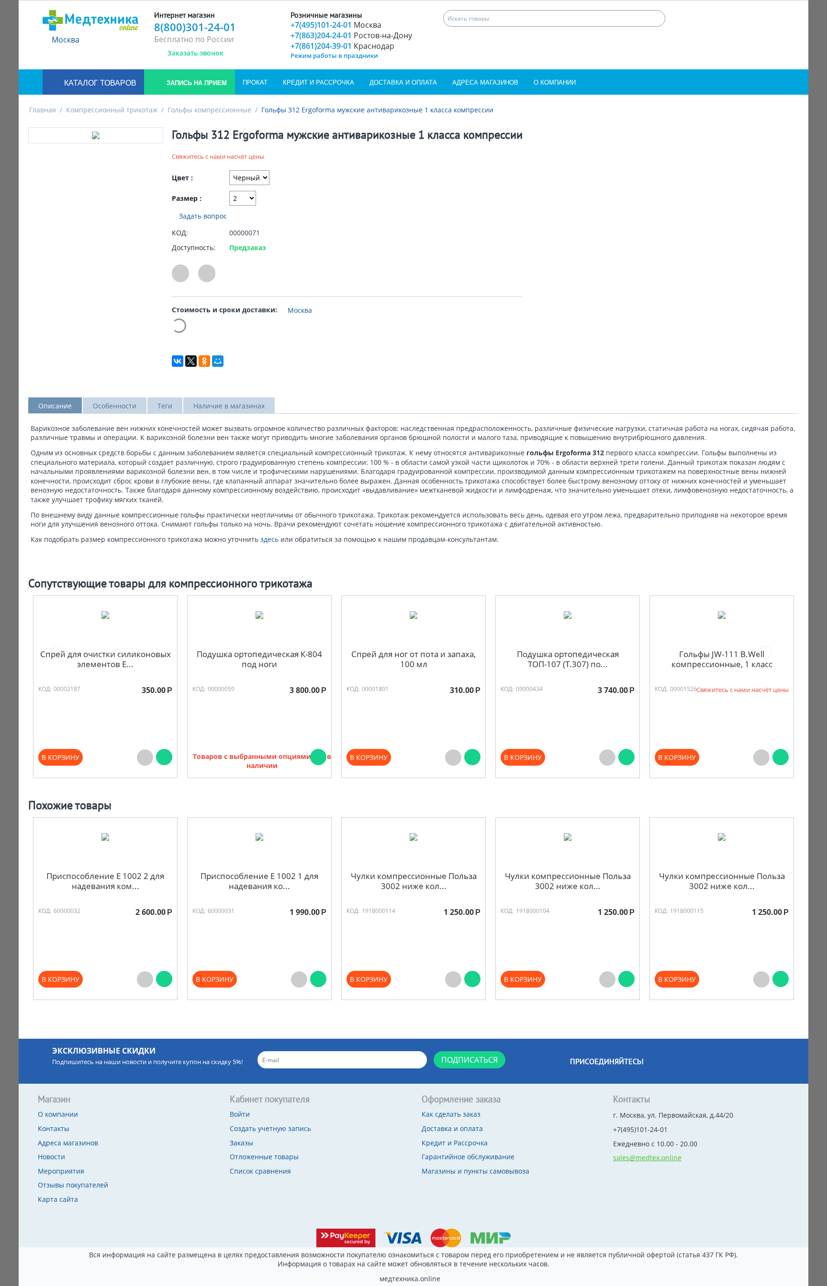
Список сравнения (260, 1171)
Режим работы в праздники (334, 55)
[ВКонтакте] (177, 361)
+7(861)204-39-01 (342, 46)
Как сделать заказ (451, 1114)
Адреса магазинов (485, 82)
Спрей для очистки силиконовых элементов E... (105, 659)
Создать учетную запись (270, 1128)
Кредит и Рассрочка (318, 82)
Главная (42, 109)
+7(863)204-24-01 (351, 35)
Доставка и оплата (403, 82)
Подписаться (469, 1060)
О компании (555, 82)
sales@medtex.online (647, 1157)
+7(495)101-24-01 (336, 25)
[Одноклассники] (204, 361)
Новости (51, 1156)
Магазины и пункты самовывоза (475, 1171)
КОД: (180, 232)
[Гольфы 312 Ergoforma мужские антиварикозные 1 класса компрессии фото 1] (96, 135)
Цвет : (182, 177)
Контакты (53, 1128)
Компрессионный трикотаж (111, 109)
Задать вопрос (202, 215)
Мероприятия (61, 1171)
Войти (240, 1114)
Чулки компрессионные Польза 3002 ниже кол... (414, 881)
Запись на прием (196, 83)
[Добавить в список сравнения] (206, 273)
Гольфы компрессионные (209, 109)
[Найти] (656, 18)
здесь (270, 539)
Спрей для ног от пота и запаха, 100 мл (413, 659)
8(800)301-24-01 (195, 27)
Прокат (255, 82)
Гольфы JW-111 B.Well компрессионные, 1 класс (721, 659)
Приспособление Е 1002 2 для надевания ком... (105, 881)
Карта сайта (58, 1199)
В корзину (60, 757)
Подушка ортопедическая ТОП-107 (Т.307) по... (568, 659)
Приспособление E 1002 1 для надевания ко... (259, 881)
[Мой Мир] (218, 361)
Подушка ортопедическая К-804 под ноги (259, 659)
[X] (191, 361)
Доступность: (193, 247)
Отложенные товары (264, 1156)
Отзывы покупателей (73, 1184)
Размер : (186, 198)
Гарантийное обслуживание (468, 1156)
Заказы (241, 1142)
